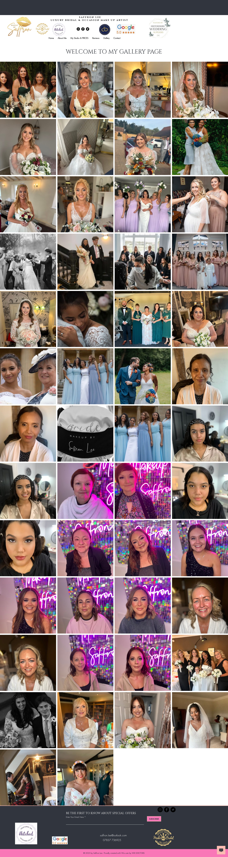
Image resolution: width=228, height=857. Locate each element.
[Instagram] (78, 29)
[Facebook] (83, 29)
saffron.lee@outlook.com (113, 835)
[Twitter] (87, 29)
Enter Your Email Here (75, 817)
